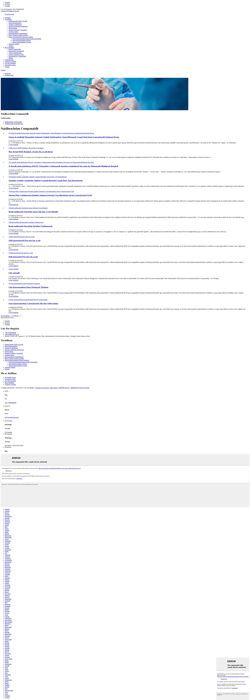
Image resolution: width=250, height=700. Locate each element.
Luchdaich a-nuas (10, 65)
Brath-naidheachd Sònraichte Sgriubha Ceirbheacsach (30, 226)
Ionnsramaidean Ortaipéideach (18, 33)
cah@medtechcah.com (12, 334)
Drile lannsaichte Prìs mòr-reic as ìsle (23, 257)
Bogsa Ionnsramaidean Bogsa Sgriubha (21, 37)
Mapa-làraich (54, 388)
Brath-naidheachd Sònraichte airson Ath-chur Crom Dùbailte (33, 212)
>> (11, 316)
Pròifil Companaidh (15, 49)
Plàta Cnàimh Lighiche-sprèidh (18, 35)
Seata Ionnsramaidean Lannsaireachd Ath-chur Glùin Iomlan (33, 303)
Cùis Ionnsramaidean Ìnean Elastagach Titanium (28, 287)
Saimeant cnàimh (14, 44)
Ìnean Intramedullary (15, 23)
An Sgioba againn (10, 377)
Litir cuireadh (14, 273)
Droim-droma (13, 28)
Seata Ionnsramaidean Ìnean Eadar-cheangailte (26, 39)
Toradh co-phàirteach (15, 25)
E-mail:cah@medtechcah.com (10, 11)
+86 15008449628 (10, 333)
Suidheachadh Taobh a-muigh (18, 21)
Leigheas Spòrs (13, 32)
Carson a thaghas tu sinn (16, 54)
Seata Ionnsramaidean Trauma (21, 42)
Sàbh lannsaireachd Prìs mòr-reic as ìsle (24, 241)
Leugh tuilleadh (13, 145)
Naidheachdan (9, 60)
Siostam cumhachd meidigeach (18, 26)
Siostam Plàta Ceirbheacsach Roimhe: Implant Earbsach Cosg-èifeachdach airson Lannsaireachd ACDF (50, 195)
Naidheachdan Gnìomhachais (14, 124)
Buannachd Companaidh (16, 51)
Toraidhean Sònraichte (42, 388)
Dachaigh (8, 17)
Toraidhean (8, 19)
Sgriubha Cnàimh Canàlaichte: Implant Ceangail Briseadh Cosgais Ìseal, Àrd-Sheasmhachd (46, 181)
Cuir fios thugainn (10, 63)
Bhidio (11, 58)
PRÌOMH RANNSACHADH (79, 388)
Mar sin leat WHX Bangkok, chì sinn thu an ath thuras (31, 152)
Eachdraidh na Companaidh (17, 56)
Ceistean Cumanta (10, 61)
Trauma (11, 46)
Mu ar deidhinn (9, 47)
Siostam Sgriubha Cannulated (18, 30)
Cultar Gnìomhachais (15, 53)
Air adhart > (7, 316)
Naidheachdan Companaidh (13, 122)
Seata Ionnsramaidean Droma (21, 40)
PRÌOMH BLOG (64, 388)
